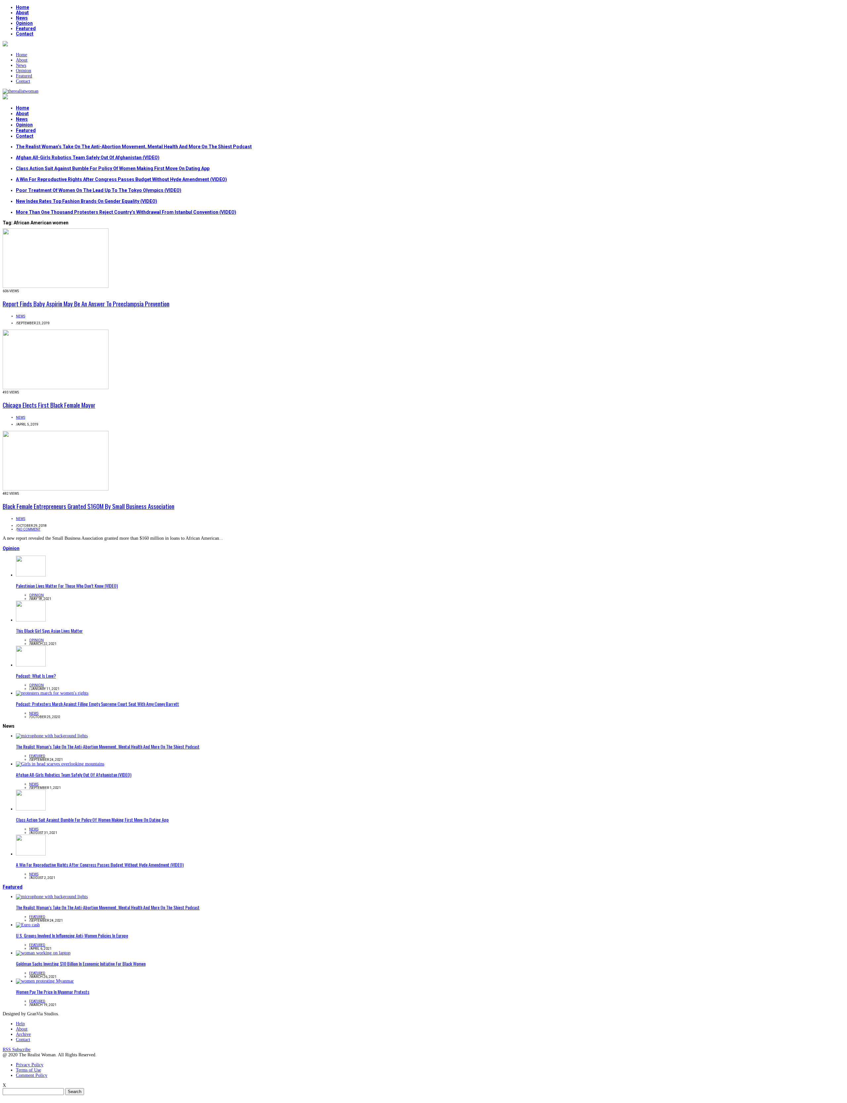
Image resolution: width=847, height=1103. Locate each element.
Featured (26, 28)
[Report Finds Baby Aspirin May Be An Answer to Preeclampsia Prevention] (56, 286)
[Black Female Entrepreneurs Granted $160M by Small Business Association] (56, 488)
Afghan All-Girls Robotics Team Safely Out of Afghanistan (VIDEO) (87, 157)
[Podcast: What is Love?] (31, 665)
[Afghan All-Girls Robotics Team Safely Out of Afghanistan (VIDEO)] (60, 763)
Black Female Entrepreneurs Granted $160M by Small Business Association (88, 506)
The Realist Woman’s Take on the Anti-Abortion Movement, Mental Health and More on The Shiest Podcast (134, 146)
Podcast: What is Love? (36, 675)
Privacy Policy (29, 1064)
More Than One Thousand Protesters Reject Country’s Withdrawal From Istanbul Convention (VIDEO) (126, 212)
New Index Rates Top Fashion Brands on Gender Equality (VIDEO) (86, 201)
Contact (24, 33)
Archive (23, 1034)
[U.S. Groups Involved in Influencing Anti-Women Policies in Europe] (28, 924)
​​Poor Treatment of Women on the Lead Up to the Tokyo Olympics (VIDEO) (98, 190)
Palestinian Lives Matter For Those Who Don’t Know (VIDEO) (67, 585)
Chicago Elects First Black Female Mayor (49, 404)
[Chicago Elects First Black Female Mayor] (56, 387)
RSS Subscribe (16, 1049)
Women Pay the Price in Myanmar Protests (52, 991)
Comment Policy (31, 1075)
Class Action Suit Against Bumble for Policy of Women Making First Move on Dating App (112, 168)
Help (20, 1023)
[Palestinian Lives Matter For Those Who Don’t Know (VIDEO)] (31, 575)
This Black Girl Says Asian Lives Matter (49, 630)
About (22, 12)
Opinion (24, 23)
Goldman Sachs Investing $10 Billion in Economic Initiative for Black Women (81, 963)
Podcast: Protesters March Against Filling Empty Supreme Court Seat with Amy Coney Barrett (97, 703)
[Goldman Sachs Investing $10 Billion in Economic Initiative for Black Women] (43, 952)
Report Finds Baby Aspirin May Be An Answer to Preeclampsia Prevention (86, 303)
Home (22, 7)
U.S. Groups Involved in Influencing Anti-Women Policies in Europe (72, 935)
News (22, 18)
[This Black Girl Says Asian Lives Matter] (31, 620)
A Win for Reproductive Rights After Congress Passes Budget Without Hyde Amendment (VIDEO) (121, 179)
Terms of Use (28, 1070)
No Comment (28, 529)
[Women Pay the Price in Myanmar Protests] (45, 981)
